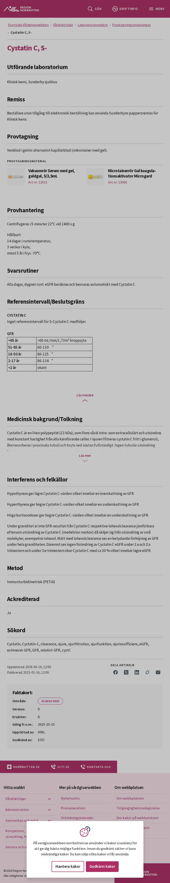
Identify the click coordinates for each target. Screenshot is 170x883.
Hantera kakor (68, 866)
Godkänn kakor (102, 866)
